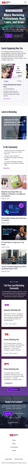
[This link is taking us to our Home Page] (6, 2)
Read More (6, 168)
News (14, 443)
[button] (25, 2)
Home (14, 440)
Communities (14, 447)
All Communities (14, 389)
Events (9, 36)
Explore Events (19, 413)
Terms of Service (18, 459)
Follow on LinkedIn (14, 418)
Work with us (18, 36)
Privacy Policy (8, 459)
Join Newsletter (14, 422)
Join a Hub (8, 413)
